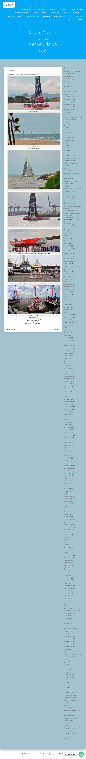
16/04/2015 (11, 70)
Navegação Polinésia (70, 160)
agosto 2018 (67, 476)
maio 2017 (67, 511)
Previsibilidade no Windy (70, 210)
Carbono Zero (68, 86)
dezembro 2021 (68, 376)
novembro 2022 (68, 348)
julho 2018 (67, 478)
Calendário (55, 13)
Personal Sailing (68, 183)
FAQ (71, 16)
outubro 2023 (68, 320)
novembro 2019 (68, 437)
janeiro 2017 (67, 522)
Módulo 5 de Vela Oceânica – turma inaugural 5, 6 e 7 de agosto (72, 219)
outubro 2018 (68, 470)
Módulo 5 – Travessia (70, 155)
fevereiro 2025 (68, 279)
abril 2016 (67, 545)
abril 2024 (67, 304)
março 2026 (67, 246)
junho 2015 (67, 570)
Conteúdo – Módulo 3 (70, 104)
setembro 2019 (68, 442)
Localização (47, 16)
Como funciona (77, 9)
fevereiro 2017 (68, 519)
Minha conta (67, 143)
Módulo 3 (67, 150)
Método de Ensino (69, 140)
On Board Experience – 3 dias (72, 176)
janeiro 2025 (67, 281)
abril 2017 (67, 514)
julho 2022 (67, 358)
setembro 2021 (68, 384)
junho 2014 (67, 598)
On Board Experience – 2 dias (72, 173)
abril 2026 (67, 243)
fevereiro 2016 (68, 550)
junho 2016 (67, 539)
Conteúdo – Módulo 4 (70, 107)
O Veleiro (66, 13)
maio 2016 (67, 542)
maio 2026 (67, 240)
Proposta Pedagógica (70, 191)
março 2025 (67, 276)
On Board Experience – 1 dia (72, 171)
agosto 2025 (67, 263)
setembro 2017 (68, 504)
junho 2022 (67, 361)
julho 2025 (67, 266)
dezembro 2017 (68, 496)
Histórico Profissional (70, 119)
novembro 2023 (68, 317)
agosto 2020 (67, 417)
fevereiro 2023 (68, 340)
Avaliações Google (28, 9)
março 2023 (67, 338)
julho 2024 (67, 297)
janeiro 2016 (67, 552)
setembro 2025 (68, 261)
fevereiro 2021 (68, 401)
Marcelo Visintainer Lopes (71, 130)
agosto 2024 (67, 294)
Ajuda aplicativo (68, 608)
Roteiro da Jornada (40, 13)
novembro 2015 (68, 557)
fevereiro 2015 (68, 580)
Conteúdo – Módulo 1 (70, 99)
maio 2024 (67, 302)
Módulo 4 (67, 153)
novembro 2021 (68, 378)
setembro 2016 (68, 532)
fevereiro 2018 (68, 491)
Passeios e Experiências (15, 16)
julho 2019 (67, 447)
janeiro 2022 (67, 373)
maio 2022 (67, 363)
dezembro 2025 (68, 253)
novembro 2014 (68, 588)
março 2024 (67, 307)
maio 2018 (67, 483)
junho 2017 (67, 509)
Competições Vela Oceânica (72, 97)
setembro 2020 (68, 414)
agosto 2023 (67, 325)
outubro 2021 (68, 381)
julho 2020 (67, 419)
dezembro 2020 (68, 407)
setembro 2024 (68, 292)
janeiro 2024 (67, 312)
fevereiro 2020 (68, 430)
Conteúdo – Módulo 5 (70, 109)
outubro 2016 (68, 529)
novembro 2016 (68, 527)
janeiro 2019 (67, 463)
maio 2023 (67, 332)
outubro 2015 (68, 560)
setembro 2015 (68, 562)
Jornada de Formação (22, 13)
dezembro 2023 (68, 315)
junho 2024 (67, 299)
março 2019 (67, 458)
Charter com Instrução (70, 91)
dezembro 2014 (68, 585)
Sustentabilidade (59, 16)
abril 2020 (67, 424)
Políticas (79, 16)
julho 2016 (67, 537)
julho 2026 (67, 235)
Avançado (67, 81)
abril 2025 (67, 274)
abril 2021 (67, 396)
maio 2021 (67, 394)
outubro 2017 (68, 501)
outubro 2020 (68, 412)
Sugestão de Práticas (70, 196)
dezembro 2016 (68, 524)
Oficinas (66, 168)
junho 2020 (67, 422)
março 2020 (67, 427)
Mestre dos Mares (69, 137)
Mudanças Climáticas (70, 158)
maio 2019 (67, 453)
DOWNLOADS (71, 19)
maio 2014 (67, 601)
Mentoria (66, 135)
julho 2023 (67, 327)
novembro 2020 (68, 409)
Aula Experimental (33, 16)
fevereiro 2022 (68, 371)
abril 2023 (67, 335)
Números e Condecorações (71, 163)
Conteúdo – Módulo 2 (70, 102)
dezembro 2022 (68, 345)
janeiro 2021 (67, 404)
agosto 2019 (67, 445)
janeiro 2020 (67, 432)
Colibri (62, 754)
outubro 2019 (68, 440)
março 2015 (67, 578)
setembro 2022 (68, 353)
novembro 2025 (68, 256)
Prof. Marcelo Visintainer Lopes (72, 189)
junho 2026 (67, 238)
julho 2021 (67, 389)
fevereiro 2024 (68, 309)
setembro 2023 (68, 322)
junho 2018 (67, 481)
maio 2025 (67, 271)
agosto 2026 (67, 233)
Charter (66, 89)
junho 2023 (67, 330)
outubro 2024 (68, 289)
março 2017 (67, 516)
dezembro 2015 (68, 555)
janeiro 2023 (67, 343)
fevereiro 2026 (68, 248)
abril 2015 (67, 575)
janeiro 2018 (67, 493)
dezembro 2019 (68, 435)
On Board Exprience (69, 178)
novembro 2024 (68, 286)
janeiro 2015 (67, 583)
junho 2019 (67, 450)
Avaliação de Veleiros (70, 76)
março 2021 (67, 399)
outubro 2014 (68, 591)
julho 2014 (67, 596)
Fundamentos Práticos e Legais (73, 117)
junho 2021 (67, 391)
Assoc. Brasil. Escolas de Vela (46, 9)
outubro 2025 (68, 258)
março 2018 (67, 488)
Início (80, 19)
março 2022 (67, 368)
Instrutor (63, 9)
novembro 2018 (68, 468)
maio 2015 (67, 573)
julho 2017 (67, 506)
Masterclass (76, 13)
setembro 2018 (68, 473)
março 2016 (67, 547)
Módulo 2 (67, 148)
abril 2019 (67, 455)
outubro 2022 (68, 350)
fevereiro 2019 (68, 460)
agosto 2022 (67, 355)
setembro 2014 (68, 593)
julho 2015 (67, 568)
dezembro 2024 (68, 284)
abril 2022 (67, 366)
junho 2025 (67, 269)
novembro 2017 (68, 499)
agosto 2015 (67, 565)
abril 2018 (67, 486)
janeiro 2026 (67, 251)
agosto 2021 (67, 386)
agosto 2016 (67, 534)
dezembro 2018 (68, 465)
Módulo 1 (67, 145)
